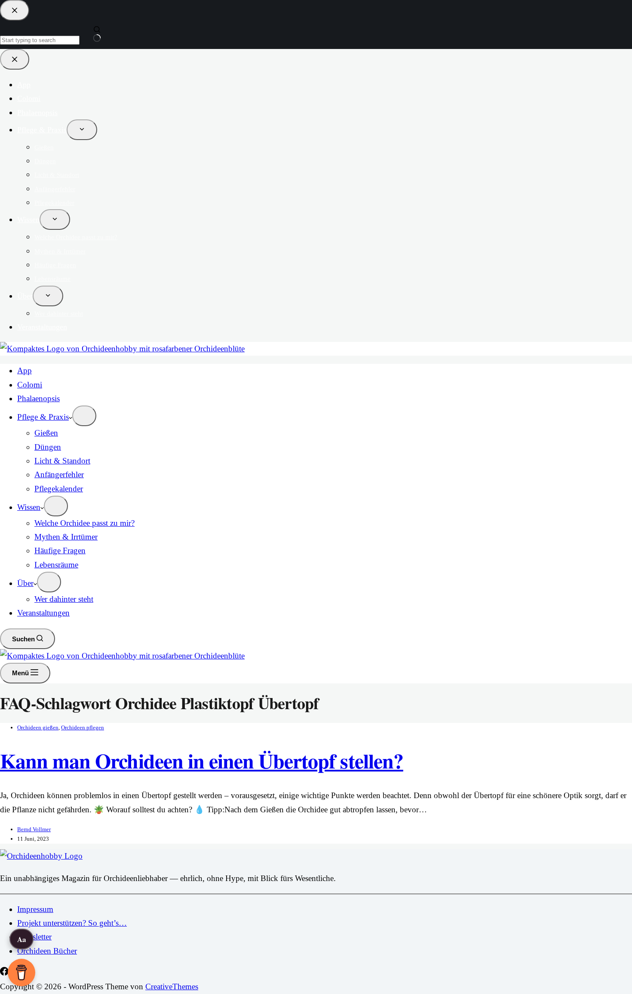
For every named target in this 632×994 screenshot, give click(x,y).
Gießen (46, 432)
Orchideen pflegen (82, 727)
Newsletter (34, 936)
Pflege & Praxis (43, 416)
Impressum (35, 909)
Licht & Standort (62, 460)
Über (25, 583)
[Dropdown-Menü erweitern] (84, 416)
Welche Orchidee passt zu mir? (84, 522)
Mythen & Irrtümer (66, 536)
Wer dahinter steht (63, 599)
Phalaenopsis (38, 398)
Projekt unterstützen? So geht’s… (72, 922)
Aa (21, 939)
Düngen (47, 446)
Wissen (28, 507)
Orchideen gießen (37, 727)
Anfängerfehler (59, 474)
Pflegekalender (58, 488)
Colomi (29, 384)
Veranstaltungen (43, 612)
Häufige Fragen (60, 550)
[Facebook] (5, 972)
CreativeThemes (171, 986)
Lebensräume (56, 564)
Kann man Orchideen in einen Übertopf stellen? (201, 760)
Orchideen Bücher (47, 950)
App (24, 370)
